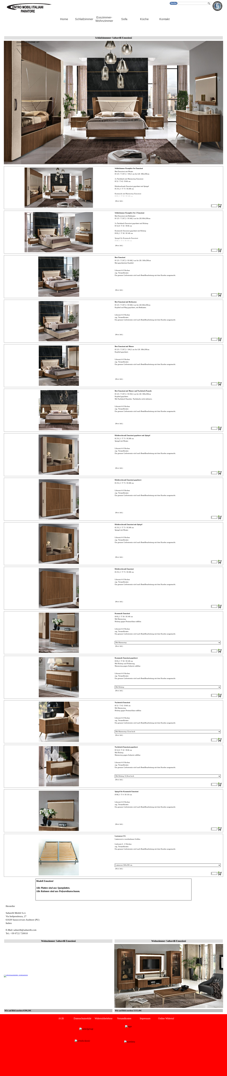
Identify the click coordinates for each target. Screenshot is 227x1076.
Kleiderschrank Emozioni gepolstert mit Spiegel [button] (132, 435)
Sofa (124, 19)
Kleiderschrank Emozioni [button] (124, 569)
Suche (174, 3)
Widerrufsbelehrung (104, 1018)
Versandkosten (124, 1018)
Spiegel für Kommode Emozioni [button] (126, 791)
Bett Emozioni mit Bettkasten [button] (126, 302)
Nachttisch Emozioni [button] (122, 702)
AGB (61, 1018)
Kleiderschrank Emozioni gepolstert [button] (128, 480)
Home (64, 19)
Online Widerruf (166, 1018)
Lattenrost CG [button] (120, 836)
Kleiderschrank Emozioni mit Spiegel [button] (128, 524)
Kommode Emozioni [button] (122, 613)
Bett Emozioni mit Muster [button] (124, 346)
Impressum (145, 1018)
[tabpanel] (113, 889)
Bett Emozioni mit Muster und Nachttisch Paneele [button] (133, 391)
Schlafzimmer (84, 19)
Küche (144, 19)
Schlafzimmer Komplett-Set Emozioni (129, 168)
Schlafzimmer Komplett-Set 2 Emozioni (129, 213)
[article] (113, 187)
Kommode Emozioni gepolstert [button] (126, 658)
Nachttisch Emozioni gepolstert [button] (126, 747)
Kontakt (164, 19)
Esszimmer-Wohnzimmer (104, 19)
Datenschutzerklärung (84, 1018)
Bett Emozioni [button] (120, 257)
